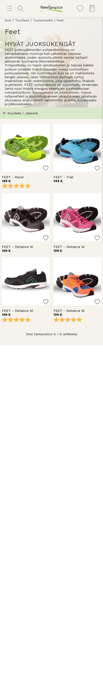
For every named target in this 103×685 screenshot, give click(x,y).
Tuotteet (22, 20)
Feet (60, 20)
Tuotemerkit (43, 20)
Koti (8, 20)
